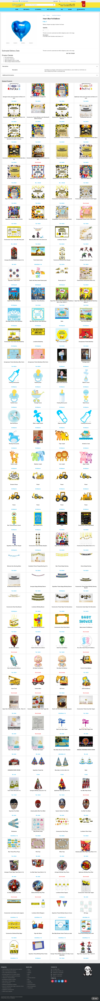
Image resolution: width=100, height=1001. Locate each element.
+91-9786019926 (24, 1)
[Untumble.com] (17, 5)
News (28, 974)
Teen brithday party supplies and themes (11, 976)
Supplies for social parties (8, 989)
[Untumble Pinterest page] (65, 981)
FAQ (62, 9)
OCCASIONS (38, 9)
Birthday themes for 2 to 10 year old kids (11, 974)
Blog (28, 979)
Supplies (29, 972)
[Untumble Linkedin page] (59, 981)
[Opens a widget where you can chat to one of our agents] (95, 998)
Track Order (73, 1)
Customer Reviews (31, 977)
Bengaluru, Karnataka (57, 974)
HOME (16, 9)
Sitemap (29, 981)
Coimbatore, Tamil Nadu (58, 972)
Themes (47, 15)
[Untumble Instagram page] (52, 981)
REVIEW (70, 9)
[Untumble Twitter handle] (62, 981)
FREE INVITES (81, 9)
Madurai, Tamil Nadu (57, 976)
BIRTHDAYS (26, 9)
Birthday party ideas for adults (9, 979)
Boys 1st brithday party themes (9, 970)
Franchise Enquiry (31, 984)
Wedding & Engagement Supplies (9, 984)
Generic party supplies (7, 991)
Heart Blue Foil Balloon (56, 15)
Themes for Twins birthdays (8, 977)
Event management (31, 986)
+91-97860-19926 (64, 4)
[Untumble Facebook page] (55, 981)
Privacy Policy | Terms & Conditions (8, 998)
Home (44, 15)
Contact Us (29, 982)
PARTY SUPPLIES (51, 9)
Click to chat (15, 1)
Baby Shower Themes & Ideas (8, 981)
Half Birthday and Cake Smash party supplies (12, 969)
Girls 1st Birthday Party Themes (9, 972)
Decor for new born (6, 982)
